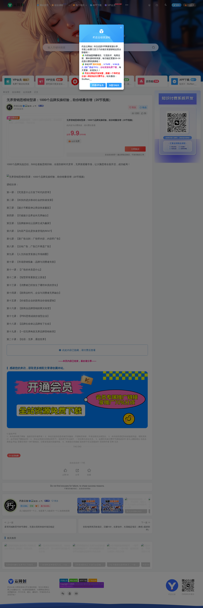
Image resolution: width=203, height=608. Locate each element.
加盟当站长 (114, 85)
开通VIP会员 (98, 85)
